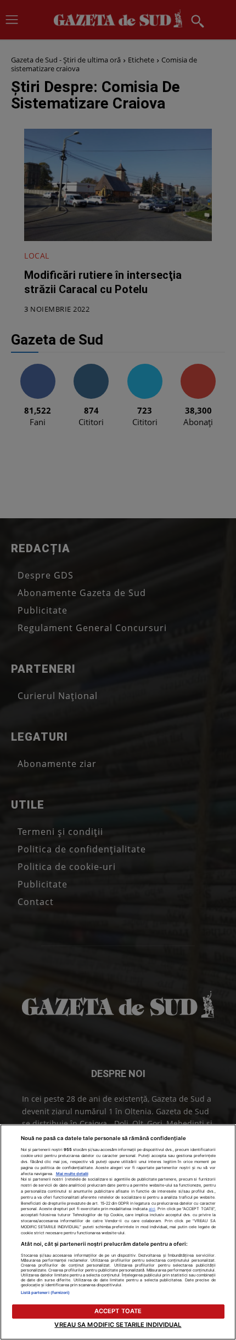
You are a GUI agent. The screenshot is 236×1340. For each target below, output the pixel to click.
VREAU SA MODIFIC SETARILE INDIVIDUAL (117, 1324)
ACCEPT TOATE (118, 1311)
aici (152, 1208)
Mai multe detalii (72, 1173)
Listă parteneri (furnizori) (45, 1292)
